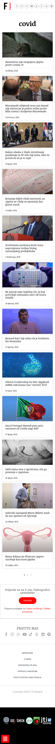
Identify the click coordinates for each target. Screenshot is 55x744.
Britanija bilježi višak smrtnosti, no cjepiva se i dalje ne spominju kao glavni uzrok (25, 201)
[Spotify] (51, 6)
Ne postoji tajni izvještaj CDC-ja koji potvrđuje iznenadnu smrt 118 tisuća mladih (25, 294)
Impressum (27, 653)
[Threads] (41, 6)
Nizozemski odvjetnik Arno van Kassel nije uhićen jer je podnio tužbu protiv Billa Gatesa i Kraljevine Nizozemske (26, 108)
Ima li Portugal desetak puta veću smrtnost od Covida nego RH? (24, 427)
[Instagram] (22, 6)
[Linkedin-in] (46, 6)
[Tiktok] (37, 6)
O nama (27, 659)
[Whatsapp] (26, 6)
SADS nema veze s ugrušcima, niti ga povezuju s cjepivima (26, 471)
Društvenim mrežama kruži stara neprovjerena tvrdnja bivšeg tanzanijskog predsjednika (24, 248)
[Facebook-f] (17, 6)
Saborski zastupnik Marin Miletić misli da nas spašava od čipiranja (27, 514)
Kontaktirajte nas (27, 665)
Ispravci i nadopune (27, 671)
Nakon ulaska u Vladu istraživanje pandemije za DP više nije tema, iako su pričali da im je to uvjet (27, 155)
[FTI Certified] (46, 721)
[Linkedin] (43, 634)
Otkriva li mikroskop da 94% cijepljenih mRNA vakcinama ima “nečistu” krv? (27, 383)
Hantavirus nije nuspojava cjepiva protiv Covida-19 (24, 63)
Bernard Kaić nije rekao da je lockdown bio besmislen (27, 340)
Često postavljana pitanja (27, 677)
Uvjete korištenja (34, 608)
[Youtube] (31, 6)
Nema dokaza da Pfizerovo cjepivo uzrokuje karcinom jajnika (24, 558)
